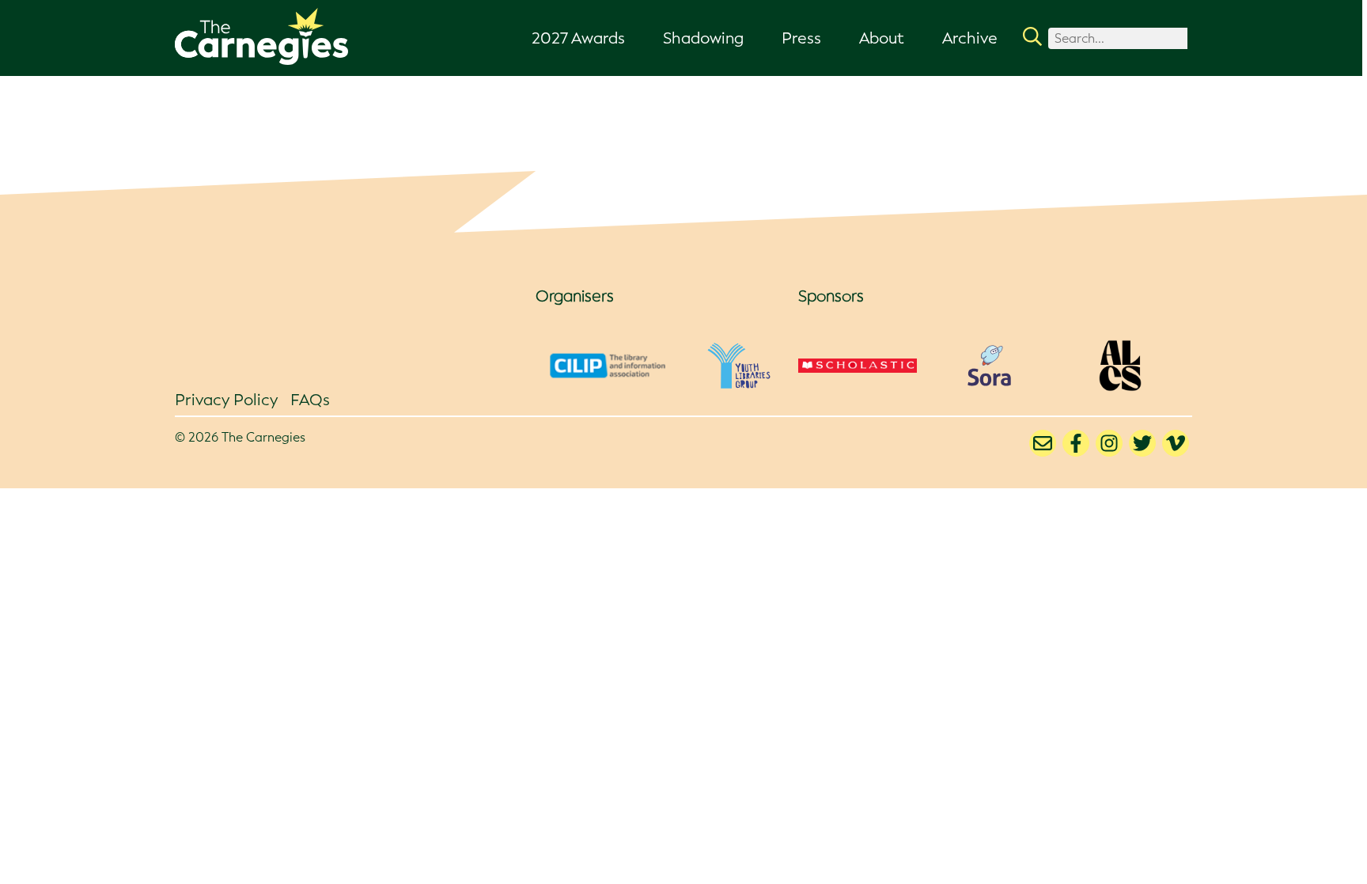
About (881, 38)
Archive (970, 38)
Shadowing (703, 38)
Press (801, 38)
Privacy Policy (226, 399)
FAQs (310, 399)
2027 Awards (578, 38)
